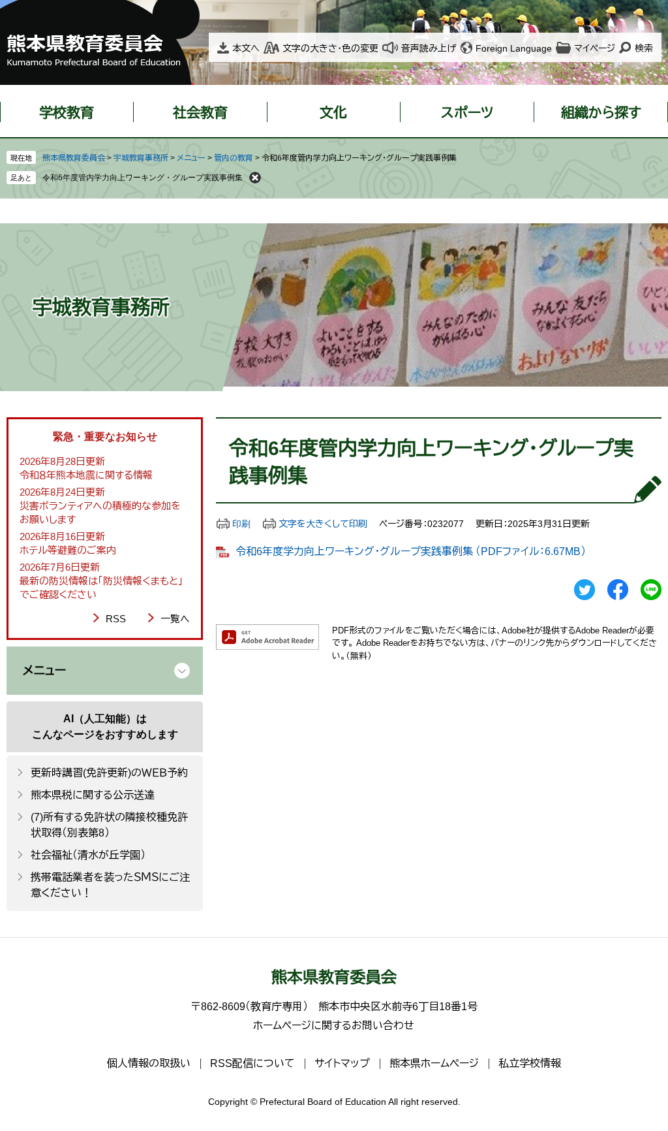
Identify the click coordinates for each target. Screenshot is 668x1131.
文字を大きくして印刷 (323, 523)
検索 (644, 48)
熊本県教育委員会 (73, 158)
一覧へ (175, 618)
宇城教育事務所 (141, 158)
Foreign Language (514, 48)
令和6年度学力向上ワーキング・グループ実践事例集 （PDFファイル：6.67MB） (410, 551)
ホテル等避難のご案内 (68, 550)
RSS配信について (252, 1063)
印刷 (241, 523)
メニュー (191, 158)
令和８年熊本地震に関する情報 (86, 475)
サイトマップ (342, 1063)
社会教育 (200, 112)
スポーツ (467, 112)
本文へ (246, 48)
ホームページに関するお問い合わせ (333, 1025)
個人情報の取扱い (148, 1063)
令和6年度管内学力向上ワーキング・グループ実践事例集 (142, 177)
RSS (116, 618)
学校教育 (66, 112)
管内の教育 (233, 158)
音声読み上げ (428, 48)
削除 (255, 177)
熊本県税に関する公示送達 (93, 795)
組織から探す (601, 112)
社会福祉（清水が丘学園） (88, 855)
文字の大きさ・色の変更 (330, 48)
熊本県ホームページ (434, 1063)
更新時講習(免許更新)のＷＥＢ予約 (109, 772)
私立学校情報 (529, 1063)
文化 (333, 112)
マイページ (594, 48)
